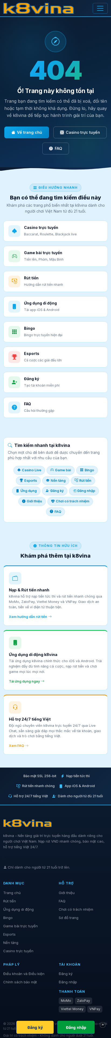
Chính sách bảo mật (20, 982)
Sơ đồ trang (68, 917)
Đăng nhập (86, 491)
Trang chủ (12, 893)
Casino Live (31, 470)
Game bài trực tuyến (20, 926)
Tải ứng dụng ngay (24, 681)
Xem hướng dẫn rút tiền (28, 617)
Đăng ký (57, 491)
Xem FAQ (16, 746)
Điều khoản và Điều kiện (23, 974)
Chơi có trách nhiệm (72, 501)
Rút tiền (85, 481)
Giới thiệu (34, 501)
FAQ (58, 148)
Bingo (89, 470)
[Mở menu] (100, 8)
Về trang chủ (29, 132)
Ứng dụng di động (18, 909)
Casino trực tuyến (83, 132)
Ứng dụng (28, 491)
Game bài (63, 470)
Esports (30, 481)
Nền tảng (58, 481)
